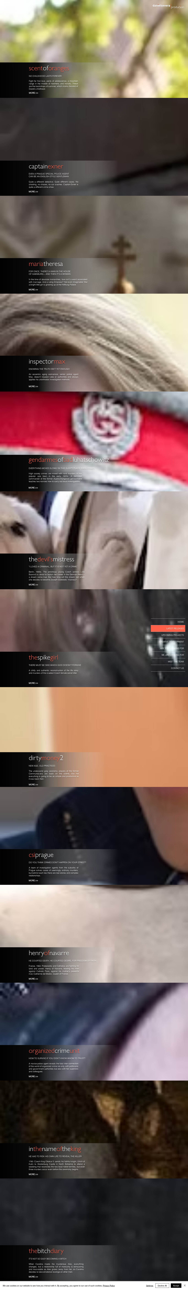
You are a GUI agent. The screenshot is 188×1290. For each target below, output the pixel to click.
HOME (181, 622)
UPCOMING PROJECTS (172, 635)
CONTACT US (177, 668)
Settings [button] (149, 1285)
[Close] (184, 1285)
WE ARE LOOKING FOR (173, 655)
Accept (176, 1285)
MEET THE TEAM (176, 661)
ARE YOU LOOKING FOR (172, 648)
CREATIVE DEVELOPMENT (171, 641)
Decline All (162, 1285)
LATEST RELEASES (175, 628)
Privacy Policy (109, 1285)
